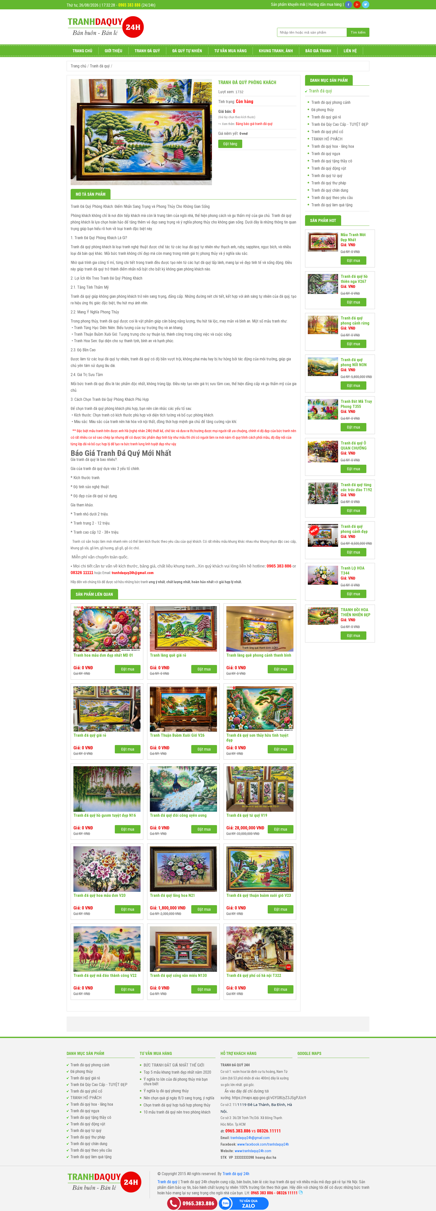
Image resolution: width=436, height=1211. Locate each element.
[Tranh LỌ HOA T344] (323, 575)
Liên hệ (350, 50)
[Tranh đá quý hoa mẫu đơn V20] (107, 869)
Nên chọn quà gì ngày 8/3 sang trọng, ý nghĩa (179, 1098)
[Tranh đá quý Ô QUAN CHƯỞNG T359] (323, 451)
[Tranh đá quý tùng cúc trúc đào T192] (323, 493)
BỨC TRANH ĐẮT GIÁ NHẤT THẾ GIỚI (174, 1065)
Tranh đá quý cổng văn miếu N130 (178, 975)
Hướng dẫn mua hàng (325, 4)
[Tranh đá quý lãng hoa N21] (183, 869)
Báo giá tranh (318, 50)
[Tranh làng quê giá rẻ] (183, 629)
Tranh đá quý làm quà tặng (331, 205)
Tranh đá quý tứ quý (326, 175)
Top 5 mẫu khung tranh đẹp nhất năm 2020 (177, 1072)
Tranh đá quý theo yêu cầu (332, 197)
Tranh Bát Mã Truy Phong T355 (356, 404)
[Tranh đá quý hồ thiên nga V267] (323, 284)
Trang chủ (82, 50)
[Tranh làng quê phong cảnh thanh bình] (259, 629)
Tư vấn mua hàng (230, 50)
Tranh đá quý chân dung (329, 190)
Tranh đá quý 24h (236, 1173)
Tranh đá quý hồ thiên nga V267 (354, 279)
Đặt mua (127, 669)
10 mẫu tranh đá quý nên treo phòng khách (177, 1112)
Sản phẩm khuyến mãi (288, 4)
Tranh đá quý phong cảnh (330, 102)
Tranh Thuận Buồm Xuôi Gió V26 (177, 735)
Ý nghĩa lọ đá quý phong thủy (166, 1091)
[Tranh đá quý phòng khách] (141, 183)
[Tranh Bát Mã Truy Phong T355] (323, 409)
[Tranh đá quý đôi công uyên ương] (183, 789)
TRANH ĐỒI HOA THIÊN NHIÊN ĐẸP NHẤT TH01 (355, 612)
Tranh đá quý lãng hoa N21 (172, 895)
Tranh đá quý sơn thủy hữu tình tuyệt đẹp (257, 738)
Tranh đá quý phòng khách (247, 82)
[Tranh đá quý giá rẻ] (107, 709)
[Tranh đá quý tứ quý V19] (259, 789)
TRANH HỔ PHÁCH (326, 139)
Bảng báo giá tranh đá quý (254, 124)
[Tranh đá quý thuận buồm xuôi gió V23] (259, 869)
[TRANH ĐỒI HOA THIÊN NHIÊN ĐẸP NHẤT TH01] (323, 616)
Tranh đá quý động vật (328, 168)
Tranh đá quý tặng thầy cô (331, 161)
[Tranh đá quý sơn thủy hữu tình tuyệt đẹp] (259, 709)
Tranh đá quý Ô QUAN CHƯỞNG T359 (354, 446)
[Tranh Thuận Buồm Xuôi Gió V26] (183, 709)
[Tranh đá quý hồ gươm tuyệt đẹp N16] (107, 789)
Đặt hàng (230, 143)
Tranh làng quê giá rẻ (168, 655)
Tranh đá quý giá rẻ (89, 735)
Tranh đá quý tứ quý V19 (246, 815)
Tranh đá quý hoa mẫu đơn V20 (99, 895)
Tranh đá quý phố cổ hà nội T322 (253, 975)
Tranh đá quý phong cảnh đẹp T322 (354, 529)
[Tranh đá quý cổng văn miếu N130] (183, 949)
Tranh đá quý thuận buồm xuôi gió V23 (258, 895)
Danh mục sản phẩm (329, 80)
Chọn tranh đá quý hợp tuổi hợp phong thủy (177, 1105)
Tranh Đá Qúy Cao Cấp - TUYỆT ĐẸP (339, 124)
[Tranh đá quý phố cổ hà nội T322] (259, 949)
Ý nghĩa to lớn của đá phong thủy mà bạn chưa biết (176, 1081)
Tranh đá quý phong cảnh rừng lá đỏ (355, 321)
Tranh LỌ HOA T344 (353, 571)
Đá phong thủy (322, 109)
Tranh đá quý (147, 50)
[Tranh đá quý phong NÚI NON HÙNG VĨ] (323, 366)
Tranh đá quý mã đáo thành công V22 (105, 975)
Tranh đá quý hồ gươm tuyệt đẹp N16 (104, 815)
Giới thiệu (113, 50)
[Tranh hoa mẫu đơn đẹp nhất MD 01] (107, 629)
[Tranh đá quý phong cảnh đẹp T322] (323, 535)
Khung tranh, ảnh (276, 50)
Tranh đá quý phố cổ (327, 131)
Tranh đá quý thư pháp (328, 183)
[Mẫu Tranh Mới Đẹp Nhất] (323, 242)
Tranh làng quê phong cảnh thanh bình (258, 655)
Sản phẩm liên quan (94, 594)
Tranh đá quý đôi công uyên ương (178, 815)
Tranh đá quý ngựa (325, 153)
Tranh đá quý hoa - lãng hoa (332, 146)
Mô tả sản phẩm (90, 194)
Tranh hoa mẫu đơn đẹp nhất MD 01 (103, 655)
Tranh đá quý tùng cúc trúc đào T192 (356, 487)
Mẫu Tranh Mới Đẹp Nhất (353, 237)
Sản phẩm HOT (323, 220)
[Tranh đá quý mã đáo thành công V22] (107, 949)
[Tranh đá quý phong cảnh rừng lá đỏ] (323, 325)
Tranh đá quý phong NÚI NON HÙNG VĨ (354, 362)
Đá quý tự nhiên (187, 50)
